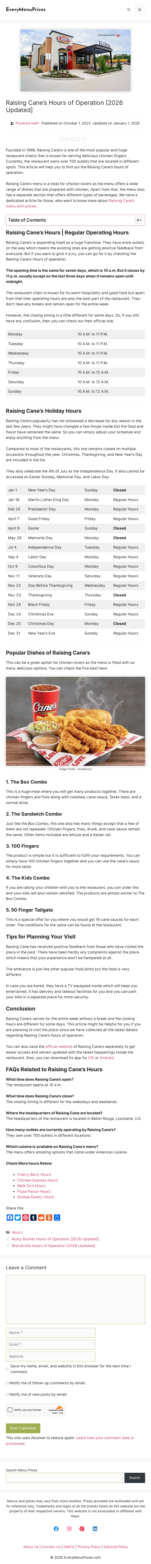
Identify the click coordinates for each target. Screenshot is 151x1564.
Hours (17, 1232)
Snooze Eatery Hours (35, 1197)
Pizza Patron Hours (34, 1191)
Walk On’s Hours (31, 1186)
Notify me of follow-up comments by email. (47, 1383)
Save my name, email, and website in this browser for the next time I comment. (70, 1369)
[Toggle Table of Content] (136, 220)
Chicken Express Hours (37, 1180)
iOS (91, 1058)
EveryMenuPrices (26, 9)
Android (107, 1058)
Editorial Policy (116, 1547)
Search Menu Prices (21, 1470)
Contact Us (51, 1547)
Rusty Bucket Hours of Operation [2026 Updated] (55, 1239)
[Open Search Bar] (128, 10)
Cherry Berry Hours (34, 1174)
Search (134, 1478)
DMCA (69, 1547)
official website (59, 1046)
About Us (31, 1547)
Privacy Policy (88, 1547)
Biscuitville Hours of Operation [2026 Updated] (53, 1245)
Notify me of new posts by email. (38, 1394)
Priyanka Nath (27, 123)
